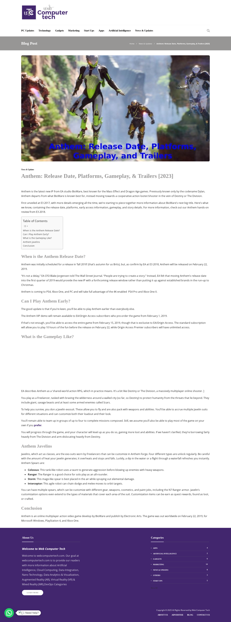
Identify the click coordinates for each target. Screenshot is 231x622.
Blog (190, 615)
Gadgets (59, 30)
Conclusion (29, 245)
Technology (44, 30)
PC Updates (27, 30)
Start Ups (89, 30)
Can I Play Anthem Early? (36, 234)
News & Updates (144, 30)
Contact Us (203, 615)
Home (131, 43)
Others (180, 575)
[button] (9, 613)
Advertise (177, 615)
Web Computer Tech (201, 610)
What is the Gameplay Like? (37, 238)
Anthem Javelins (31, 241)
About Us (163, 615)
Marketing (74, 30)
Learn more (32, 593)
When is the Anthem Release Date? (41, 230)
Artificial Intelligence (120, 30)
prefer (37, 425)
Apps (101, 30)
